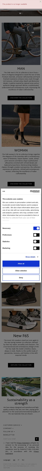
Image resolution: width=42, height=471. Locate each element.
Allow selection (21, 271)
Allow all (21, 264)
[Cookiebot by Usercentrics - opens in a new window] (30, 191)
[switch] (36, 235)
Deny (21, 278)
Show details (30, 257)
